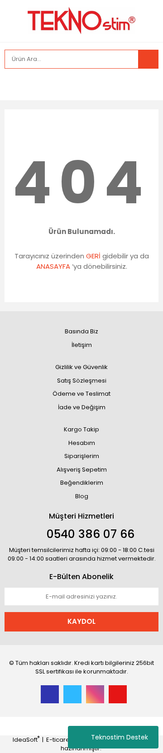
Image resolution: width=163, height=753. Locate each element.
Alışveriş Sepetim (82, 469)
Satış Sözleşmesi (81, 380)
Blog (81, 496)
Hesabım (81, 443)
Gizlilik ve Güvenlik (81, 367)
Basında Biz (81, 331)
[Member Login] (14, 84)
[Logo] (81, 20)
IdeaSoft (26, 739)
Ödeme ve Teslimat (81, 393)
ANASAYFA (53, 266)
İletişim (82, 345)
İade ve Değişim (81, 407)
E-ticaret (59, 739)
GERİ (93, 256)
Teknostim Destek (119, 737)
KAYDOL (81, 621)
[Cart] (144, 84)
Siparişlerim (81, 456)
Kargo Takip (81, 429)
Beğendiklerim (81, 482)
